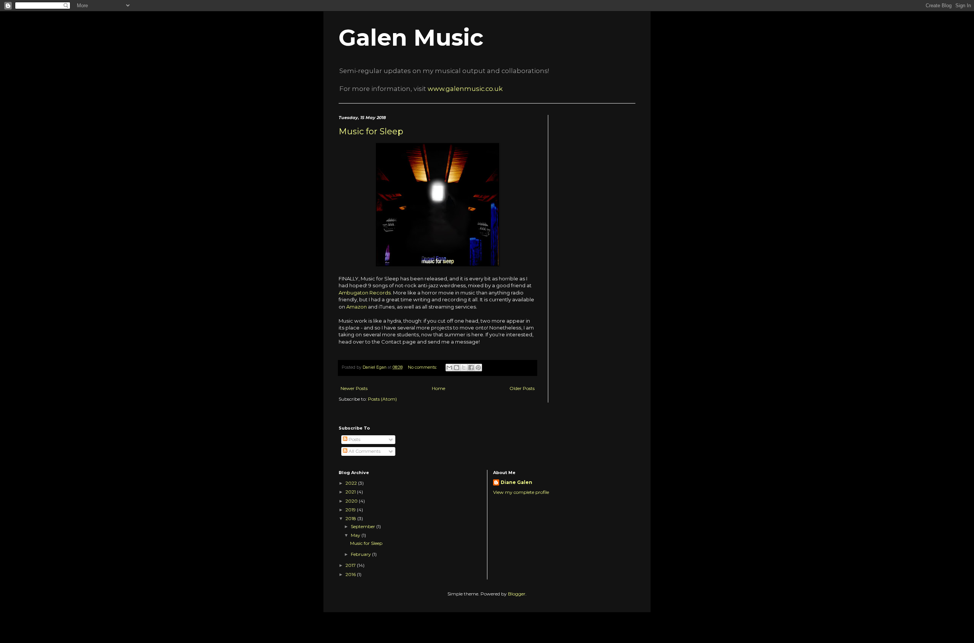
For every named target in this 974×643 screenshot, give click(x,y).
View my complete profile (521, 492)
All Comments (363, 451)
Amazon (356, 307)
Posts (353, 439)
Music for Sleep (371, 131)
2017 (351, 565)
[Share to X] (464, 367)
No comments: (423, 367)
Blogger (516, 594)
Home (438, 388)
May (356, 535)
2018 (351, 518)
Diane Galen (516, 482)
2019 (351, 509)
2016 (351, 574)
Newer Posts (354, 388)
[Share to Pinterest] (478, 367)
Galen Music (411, 37)
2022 (351, 483)
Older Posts (522, 388)
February (361, 554)
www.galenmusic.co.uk (465, 88)
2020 (352, 501)
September (363, 526)
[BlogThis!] (456, 367)
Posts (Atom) (382, 399)
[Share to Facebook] (471, 367)
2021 (351, 492)
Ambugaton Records (365, 293)
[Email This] (449, 367)
